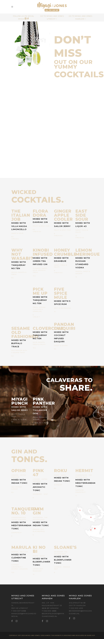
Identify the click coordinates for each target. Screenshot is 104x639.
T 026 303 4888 (49, 611)
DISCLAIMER (45, 635)
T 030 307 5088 (18, 611)
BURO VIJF (91, 635)
